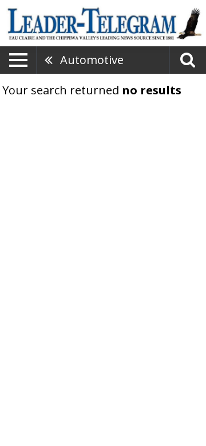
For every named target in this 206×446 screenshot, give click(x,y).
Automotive (92, 59)
